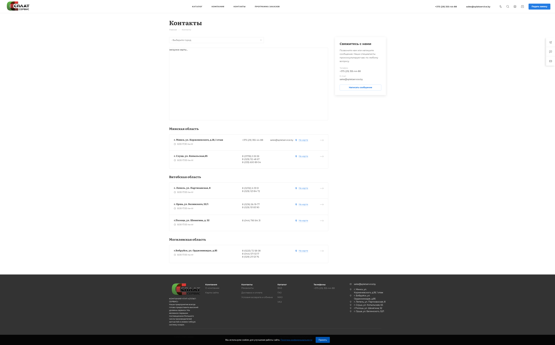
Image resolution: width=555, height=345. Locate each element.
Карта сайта (212, 292)
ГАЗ (280, 292)
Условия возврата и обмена (257, 297)
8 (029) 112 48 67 (251, 159)
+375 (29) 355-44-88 (446, 6)
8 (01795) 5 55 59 (250, 156)
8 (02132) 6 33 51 (250, 188)
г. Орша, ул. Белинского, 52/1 (191, 204)
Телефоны (319, 284)
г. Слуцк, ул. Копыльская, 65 (368, 305)
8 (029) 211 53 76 (250, 256)
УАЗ (280, 301)
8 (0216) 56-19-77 (251, 204)
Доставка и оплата (251, 292)
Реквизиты (247, 288)
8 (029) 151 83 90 (250, 207)
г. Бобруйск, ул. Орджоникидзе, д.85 (365, 297)
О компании (212, 288)
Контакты (246, 284)
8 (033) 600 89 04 (251, 162)
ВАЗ (280, 288)
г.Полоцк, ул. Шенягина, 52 (368, 308)
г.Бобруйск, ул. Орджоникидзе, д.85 (195, 250)
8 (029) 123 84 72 (251, 191)
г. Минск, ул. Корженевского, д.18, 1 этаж (198, 139)
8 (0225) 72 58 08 (251, 250)
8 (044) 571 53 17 (250, 253)
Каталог (282, 284)
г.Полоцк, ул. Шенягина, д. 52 (191, 220)
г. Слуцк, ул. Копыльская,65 (191, 156)
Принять (323, 340)
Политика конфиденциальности (296, 340)
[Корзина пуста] (522, 6)
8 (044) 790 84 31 (251, 220)
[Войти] (515, 6)
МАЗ (280, 297)
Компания (211, 284)
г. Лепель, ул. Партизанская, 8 (192, 187)
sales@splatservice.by (478, 6)
